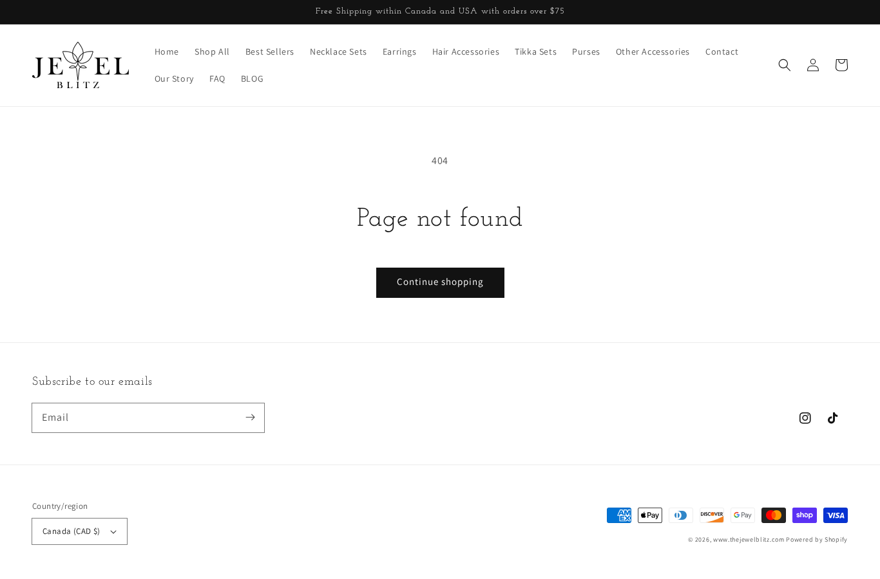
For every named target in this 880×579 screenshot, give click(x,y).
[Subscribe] (250, 417)
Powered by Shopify (817, 539)
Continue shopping (440, 281)
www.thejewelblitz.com (749, 539)
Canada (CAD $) (71, 531)
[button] (784, 65)
